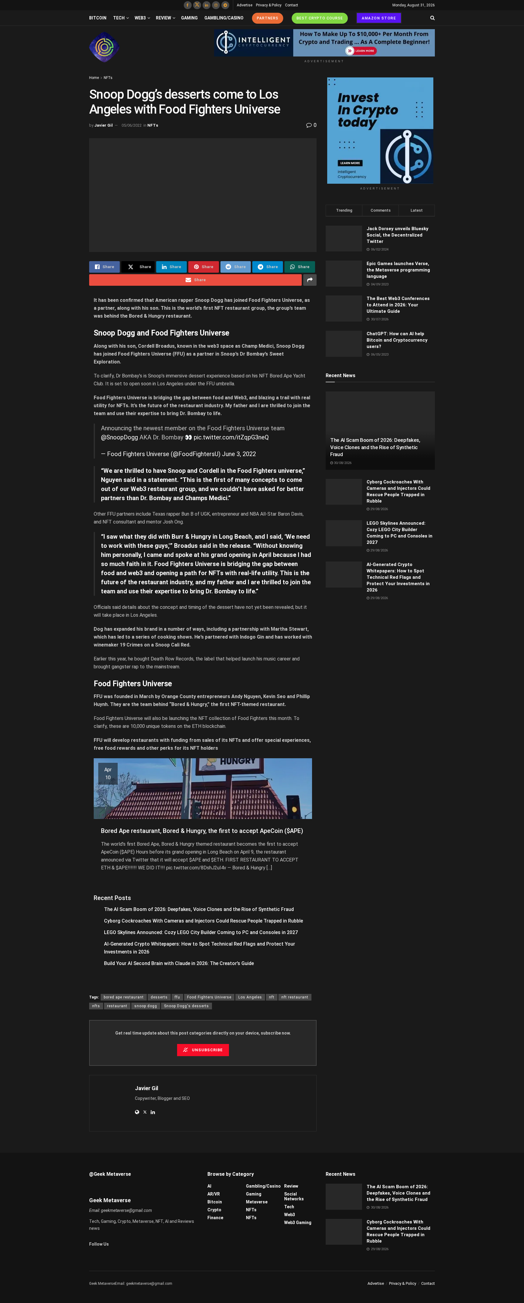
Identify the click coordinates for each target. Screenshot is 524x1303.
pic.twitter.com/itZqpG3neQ (231, 437)
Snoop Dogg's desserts (186, 1006)
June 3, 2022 (239, 454)
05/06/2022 (132, 125)
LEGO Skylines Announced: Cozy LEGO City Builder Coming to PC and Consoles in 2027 (201, 932)
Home (94, 78)
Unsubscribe (207, 1050)
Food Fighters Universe (209, 997)
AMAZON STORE (379, 18)
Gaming (189, 17)
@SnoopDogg (119, 437)
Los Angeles (250, 997)
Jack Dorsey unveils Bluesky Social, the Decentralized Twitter (397, 235)
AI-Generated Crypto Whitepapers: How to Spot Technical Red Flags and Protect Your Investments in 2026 (398, 577)
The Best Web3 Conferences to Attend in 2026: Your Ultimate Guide (398, 305)
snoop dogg (145, 1006)
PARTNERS (267, 18)
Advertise (244, 5)
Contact (291, 5)
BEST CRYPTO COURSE (320, 18)
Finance (215, 1217)
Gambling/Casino (224, 17)
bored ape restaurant (124, 997)
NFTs (108, 78)
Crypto (214, 1209)
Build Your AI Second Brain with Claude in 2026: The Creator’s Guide (179, 963)
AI (209, 1186)
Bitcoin (97, 17)
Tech (119, 17)
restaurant (117, 1006)
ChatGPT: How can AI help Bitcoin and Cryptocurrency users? (397, 340)
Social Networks (294, 1196)
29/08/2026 (378, 509)
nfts (96, 1006)
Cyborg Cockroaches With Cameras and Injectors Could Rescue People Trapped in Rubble (203, 921)
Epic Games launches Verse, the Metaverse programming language (398, 270)
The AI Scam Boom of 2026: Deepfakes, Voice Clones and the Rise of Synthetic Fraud (199, 909)
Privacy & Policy (268, 5)
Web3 (140, 17)
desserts (159, 997)
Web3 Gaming (297, 1222)
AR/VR (213, 1194)
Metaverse (256, 1201)
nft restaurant (294, 997)
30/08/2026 (342, 463)
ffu (177, 997)
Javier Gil (103, 125)
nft (271, 997)
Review (163, 17)
